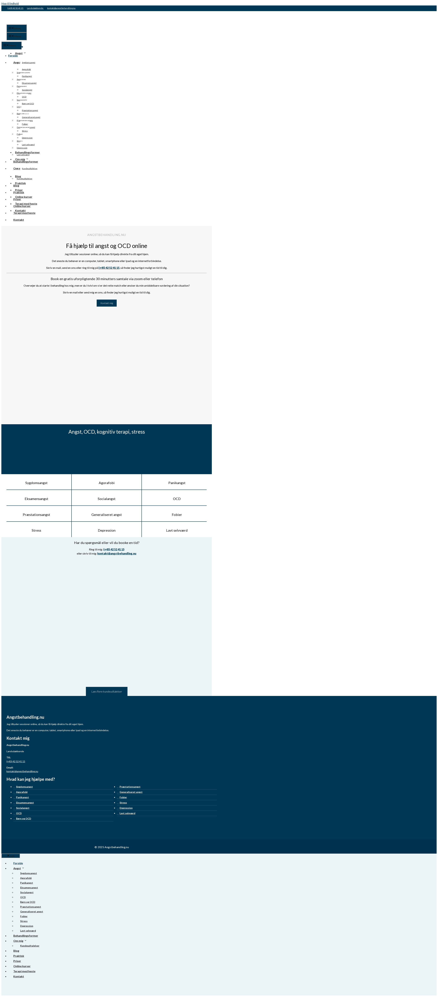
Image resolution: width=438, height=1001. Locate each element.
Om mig (20, 159)
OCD (24, 96)
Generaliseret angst (31, 117)
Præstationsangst (30, 110)
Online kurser (23, 196)
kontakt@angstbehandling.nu (61, 8)
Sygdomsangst (28, 62)
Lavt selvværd (28, 144)
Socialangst (27, 90)
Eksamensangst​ (29, 83)
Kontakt (20, 210)
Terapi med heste (26, 203)
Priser (19, 190)
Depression (27, 137)
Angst (19, 53)
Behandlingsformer (27, 152)
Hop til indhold (10, 3)
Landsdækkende (35, 8)
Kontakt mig (106, 303)
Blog (18, 176)
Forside (18, 46)
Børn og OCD (28, 103)
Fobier (25, 124)
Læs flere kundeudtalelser (106, 691)
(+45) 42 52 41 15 (15, 8)
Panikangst (27, 76)
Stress (25, 131)
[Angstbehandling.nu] (24, 39)
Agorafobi (26, 69)
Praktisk (20, 183)
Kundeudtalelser (29, 168)
